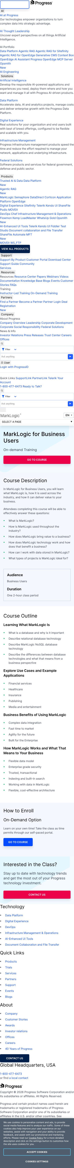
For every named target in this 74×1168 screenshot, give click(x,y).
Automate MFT (16, 236)
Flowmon (6, 218)
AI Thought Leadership (15, 31)
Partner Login (52, 301)
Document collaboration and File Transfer (36, 230)
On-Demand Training (44, 293)
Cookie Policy (36, 1138)
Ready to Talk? (32, 386)
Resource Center (25, 276)
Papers (41, 276)
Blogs (46, 280)
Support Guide (9, 263)
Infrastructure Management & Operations (44, 213)
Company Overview (12, 322)
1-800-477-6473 (11, 386)
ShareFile (64, 205)
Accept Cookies (37, 1152)
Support (6, 255)
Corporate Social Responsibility (20, 327)
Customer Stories (16, 1019)
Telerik (40, 205)
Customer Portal (36, 259)
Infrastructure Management (17, 140)
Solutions (7, 76)
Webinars (53, 276)
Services (5, 268)
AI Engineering (9, 71)
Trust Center (52, 335)
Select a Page (11, 421)
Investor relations (16, 1031)
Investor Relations (11, 335)
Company (7, 314)
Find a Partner (9, 301)
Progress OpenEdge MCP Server (51, 59)
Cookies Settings (36, 1161)
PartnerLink (39, 378)
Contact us (37, 894)
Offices (4, 339)
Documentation (10, 280)
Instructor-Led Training (15, 293)
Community (27, 263)
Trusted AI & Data (11, 180)
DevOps (5, 213)
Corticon (50, 197)
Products (7, 176)
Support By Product (13, 259)
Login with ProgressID (14, 367)
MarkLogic (7, 197)
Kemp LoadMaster (24, 218)
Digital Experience (11, 120)
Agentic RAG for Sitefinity (52, 51)
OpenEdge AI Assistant (15, 59)
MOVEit (13, 209)
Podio (3, 209)
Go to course (37, 459)
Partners (6, 297)
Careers (66, 335)
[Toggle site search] (2, 390)
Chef (14, 213)
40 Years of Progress (18, 1048)
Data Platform (9, 51)
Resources (7, 272)
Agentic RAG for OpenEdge (17, 55)
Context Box (66, 55)
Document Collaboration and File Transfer (32, 944)
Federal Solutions (11, 160)
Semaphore (21, 197)
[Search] (2, 343)
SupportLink (23, 378)
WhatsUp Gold (46, 218)
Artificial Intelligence (13, 80)
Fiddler (55, 226)
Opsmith (5, 65)
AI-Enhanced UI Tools (14, 226)
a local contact (18, 1078)
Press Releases (34, 335)
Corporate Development (57, 322)
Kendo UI (52, 205)
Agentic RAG (27, 51)
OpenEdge (18, 201)
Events (55, 280)
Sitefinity (30, 205)
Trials (8, 967)
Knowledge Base (31, 280)
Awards (10, 1025)
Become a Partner (31, 301)
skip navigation (14, 4)
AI (2, 11)
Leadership (33, 322)
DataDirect (37, 197)
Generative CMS (46, 55)
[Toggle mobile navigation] (3, 409)
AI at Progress (9, 15)
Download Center (59, 259)
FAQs (13, 285)
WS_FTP (15, 242)
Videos (64, 276)
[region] (37, 1143)
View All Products (15, 248)
